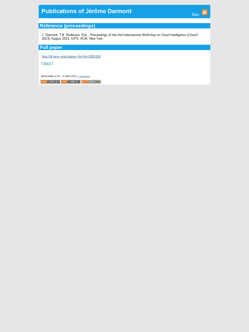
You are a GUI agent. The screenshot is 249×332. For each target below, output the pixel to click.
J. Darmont (84, 76)
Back (195, 14)
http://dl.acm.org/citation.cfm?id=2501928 (71, 56)
